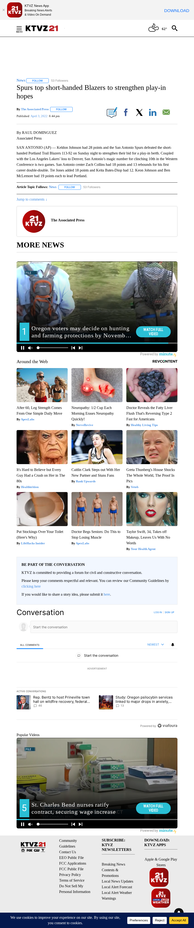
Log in (158, 612)
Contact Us (67, 852)
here (107, 594)
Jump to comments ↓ (32, 199)
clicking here (31, 586)
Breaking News (113, 864)
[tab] (30, 645)
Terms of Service (71, 880)
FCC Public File (71, 869)
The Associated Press (35, 109)
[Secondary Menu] (23, 28)
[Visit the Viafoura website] (167, 726)
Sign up (169, 612)
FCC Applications (72, 863)
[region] (97, 668)
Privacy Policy (70, 875)
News (52, 187)
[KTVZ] (44, 28)
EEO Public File (71, 858)
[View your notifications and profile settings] (172, 644)
